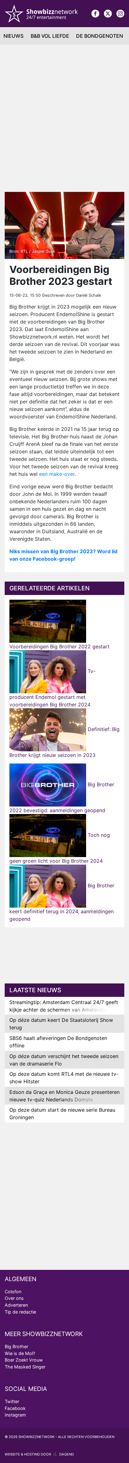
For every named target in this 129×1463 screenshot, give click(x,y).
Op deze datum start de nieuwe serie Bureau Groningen (62, 1113)
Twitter (12, 1401)
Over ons (14, 1298)
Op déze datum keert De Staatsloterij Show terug (61, 1024)
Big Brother (16, 1346)
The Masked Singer (25, 1366)
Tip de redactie (20, 1311)
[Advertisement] (64, 118)
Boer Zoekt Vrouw (24, 1360)
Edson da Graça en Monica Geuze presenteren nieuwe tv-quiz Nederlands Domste (64, 1096)
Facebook (15, 1408)
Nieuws (13, 36)
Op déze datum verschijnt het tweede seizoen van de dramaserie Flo (63, 1060)
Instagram (15, 1414)
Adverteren (16, 1305)
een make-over (57, 474)
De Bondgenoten (99, 36)
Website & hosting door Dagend (39, 1454)
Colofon (13, 1291)
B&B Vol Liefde (50, 36)
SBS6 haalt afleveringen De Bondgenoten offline (58, 1042)
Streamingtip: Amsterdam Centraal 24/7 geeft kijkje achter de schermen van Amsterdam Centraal (63, 1009)
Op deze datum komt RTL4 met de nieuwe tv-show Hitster (63, 1078)
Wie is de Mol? (20, 1353)
